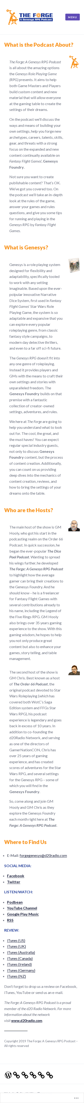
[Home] (7, 1073)
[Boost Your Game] (15, 1073)
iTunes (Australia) (21, 952)
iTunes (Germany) (21, 970)
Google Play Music (23, 914)
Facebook (15, 875)
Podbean (15, 902)
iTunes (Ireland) (19, 964)
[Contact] (39, 1073)
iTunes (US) (16, 940)
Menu (72, 16)
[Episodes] (23, 1073)
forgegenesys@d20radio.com (43, 855)
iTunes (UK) (16, 946)
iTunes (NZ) (16, 976)
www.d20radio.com (26, 1020)
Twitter (13, 882)
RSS (10, 920)
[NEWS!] (31, 1073)
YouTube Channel (22, 908)
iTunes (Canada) (20, 958)
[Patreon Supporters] (48, 1073)
